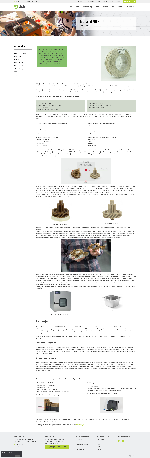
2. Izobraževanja (19, 69)
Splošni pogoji (80, 449)
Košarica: (130, 1)
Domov (16, 39)
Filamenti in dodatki (82, 446)
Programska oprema (82, 444)
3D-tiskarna (101, 439)
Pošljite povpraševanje (58, 447)
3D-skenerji (80, 442)
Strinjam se (18, 455)
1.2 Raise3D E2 (18, 59)
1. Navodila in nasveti (20, 53)
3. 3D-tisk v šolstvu (19, 72)
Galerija (100, 446)
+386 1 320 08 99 (32, 1)
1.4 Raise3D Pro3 (19, 65)
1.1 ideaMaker (18, 56)
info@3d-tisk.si (20, 1)
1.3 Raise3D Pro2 (19, 62)
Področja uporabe (102, 442)
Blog (15, 75)
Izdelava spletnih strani (120, 456)
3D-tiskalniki (80, 439)
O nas (99, 449)
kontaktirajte (80, 425)
